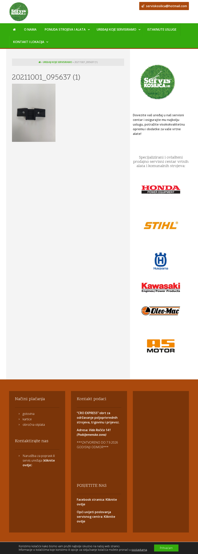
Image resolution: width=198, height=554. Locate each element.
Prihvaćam (166, 548)
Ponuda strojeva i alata (65, 29)
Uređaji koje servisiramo (116, 29)
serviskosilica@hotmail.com (166, 6)
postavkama (139, 549)
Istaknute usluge (161, 29)
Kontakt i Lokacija (28, 42)
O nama (30, 29)
